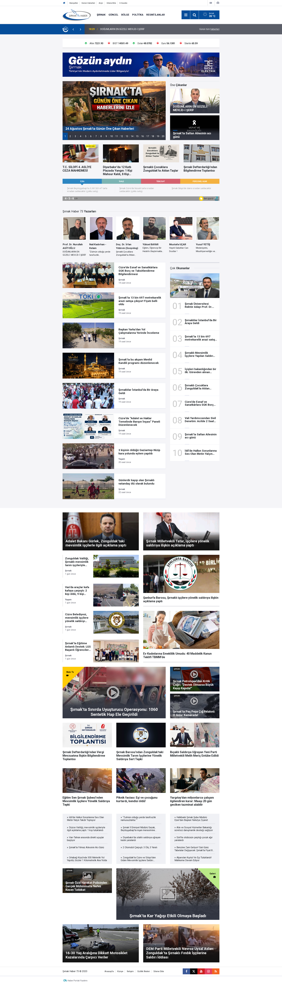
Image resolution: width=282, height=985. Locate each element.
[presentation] (73, 29)
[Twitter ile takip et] (193, 971)
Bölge (125, 14)
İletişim (130, 971)
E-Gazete (123, 3)
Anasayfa (109, 971)
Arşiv (101, 3)
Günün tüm (209, 29)
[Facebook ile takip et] (186, 971)
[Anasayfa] (64, 3)
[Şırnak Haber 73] (77, 14)
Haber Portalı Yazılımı (77, 980)
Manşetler (73, 3)
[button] (65, 136)
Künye (120, 971)
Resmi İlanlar (155, 14)
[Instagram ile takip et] (208, 971)
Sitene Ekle (111, 3)
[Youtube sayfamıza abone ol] (201, 971)
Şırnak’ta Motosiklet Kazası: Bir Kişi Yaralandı (123, 29)
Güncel (113, 14)
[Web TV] (210, 2)
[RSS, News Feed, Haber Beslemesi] (215, 971)
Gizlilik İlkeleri (143, 971)
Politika (137, 14)
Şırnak (101, 14)
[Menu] (185, 15)
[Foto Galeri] (217, 2)
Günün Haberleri (88, 3)
